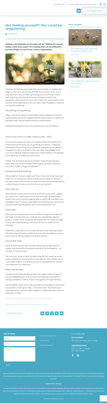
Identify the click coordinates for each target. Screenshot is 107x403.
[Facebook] (100, 4)
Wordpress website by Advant (53, 398)
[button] (79, 11)
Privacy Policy (44, 340)
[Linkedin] (104, 4)
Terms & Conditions (46, 345)
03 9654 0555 (59, 4)
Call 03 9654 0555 (78, 334)
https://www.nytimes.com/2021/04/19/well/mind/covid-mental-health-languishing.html (29, 298)
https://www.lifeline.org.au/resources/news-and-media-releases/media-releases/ (27, 304)
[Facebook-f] (72, 355)
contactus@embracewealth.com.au (82, 4)
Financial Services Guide (48, 336)
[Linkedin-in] (78, 355)
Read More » (75, 54)
